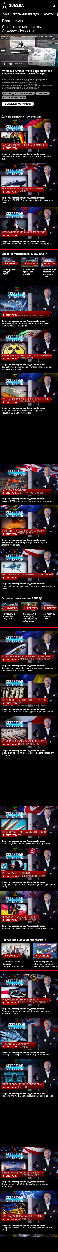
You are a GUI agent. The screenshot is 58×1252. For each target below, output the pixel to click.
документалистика (24, 93)
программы (42, 93)
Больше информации (18, 104)
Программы (12, 21)
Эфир (6, 14)
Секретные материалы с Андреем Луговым (23, 28)
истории (7, 93)
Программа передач (26, 14)
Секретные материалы (14, 97)
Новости (48, 14)
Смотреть (11, 148)
